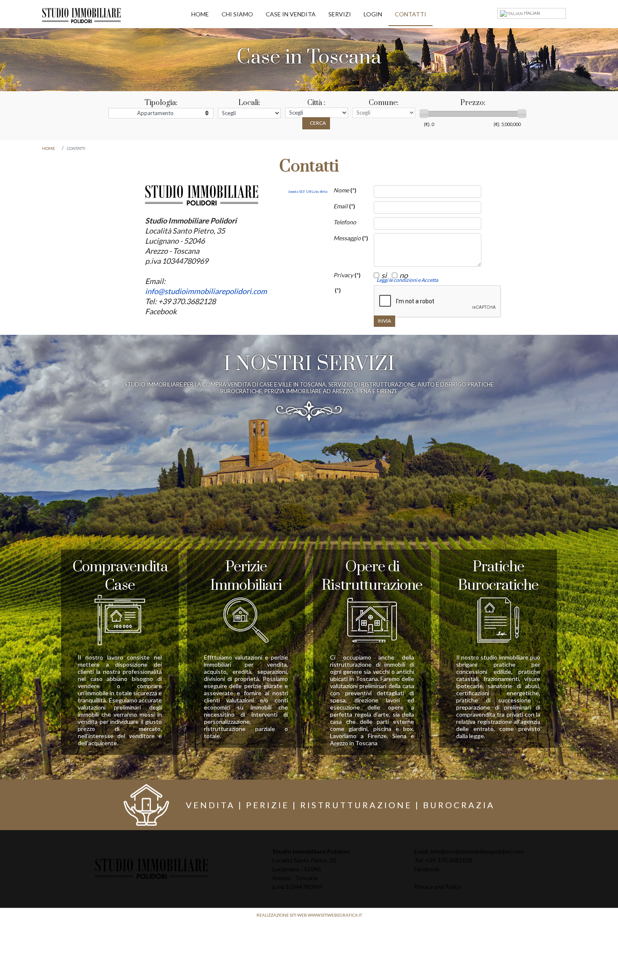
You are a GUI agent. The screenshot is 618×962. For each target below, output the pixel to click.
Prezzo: (473, 103)
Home (200, 14)
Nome (345, 190)
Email (344, 206)
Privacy (347, 275)
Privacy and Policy (437, 886)
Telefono (344, 222)
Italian (531, 13)
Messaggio (350, 238)
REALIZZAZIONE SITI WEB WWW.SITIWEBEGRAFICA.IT (309, 914)
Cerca (318, 123)
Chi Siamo (237, 14)
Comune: (384, 103)
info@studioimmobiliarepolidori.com (206, 291)
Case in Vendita (291, 14)
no (403, 275)
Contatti (410, 14)
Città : (316, 103)
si (384, 275)
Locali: (249, 103)
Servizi (339, 14)
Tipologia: (161, 103)
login (373, 14)
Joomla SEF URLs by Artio (307, 191)
